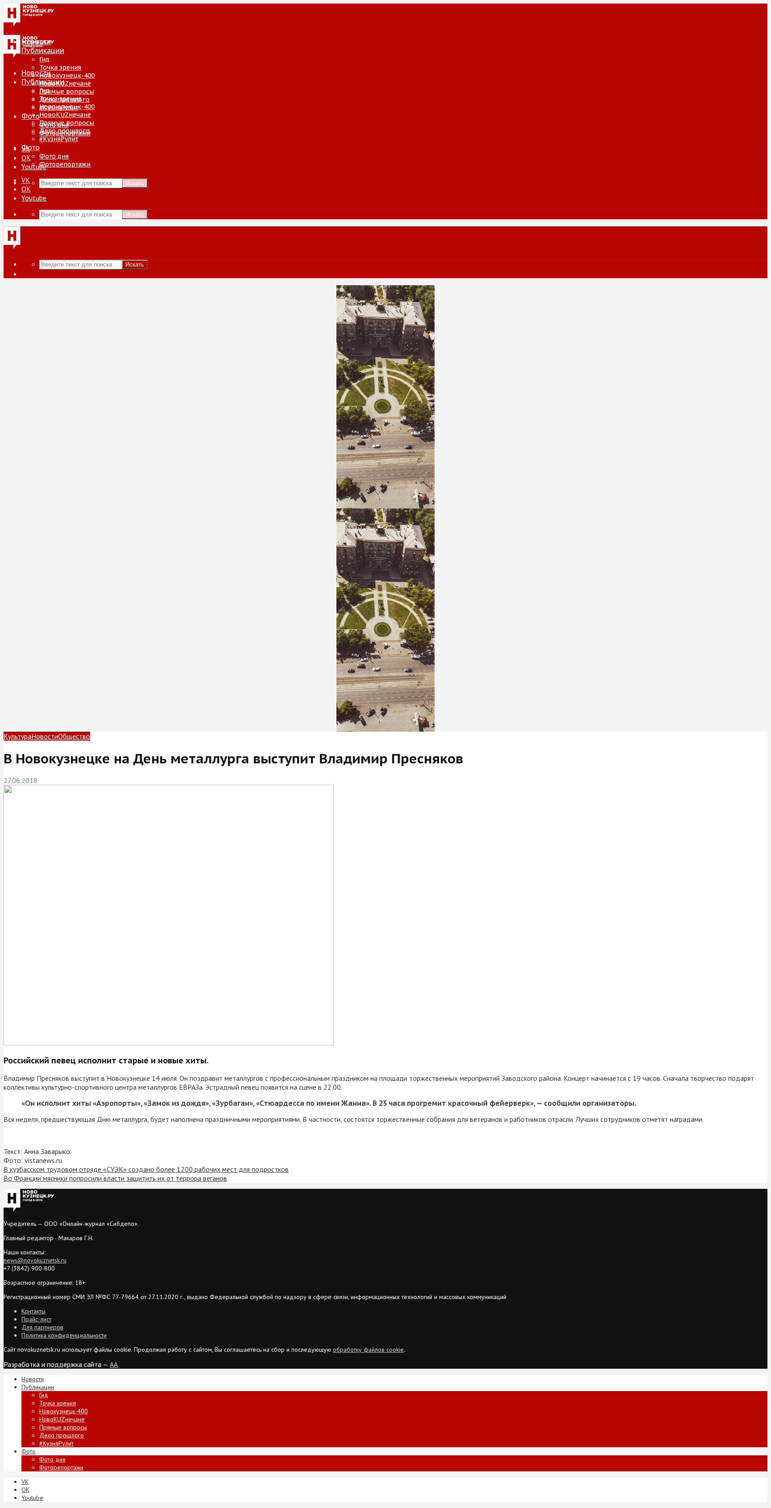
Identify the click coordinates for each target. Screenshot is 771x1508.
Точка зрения (60, 67)
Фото (30, 116)
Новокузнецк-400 (67, 75)
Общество (74, 736)
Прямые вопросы (66, 91)
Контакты (33, 1311)
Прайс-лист (36, 1319)
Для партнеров (42, 1327)
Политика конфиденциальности (64, 1335)
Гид (44, 91)
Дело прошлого (64, 131)
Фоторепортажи (65, 164)
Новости (36, 72)
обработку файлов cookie (368, 1350)
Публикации (42, 81)
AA (114, 1364)
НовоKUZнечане (65, 83)
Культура (17, 736)
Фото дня (54, 156)
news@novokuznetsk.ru (35, 1260)
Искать (134, 183)
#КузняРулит (58, 139)
